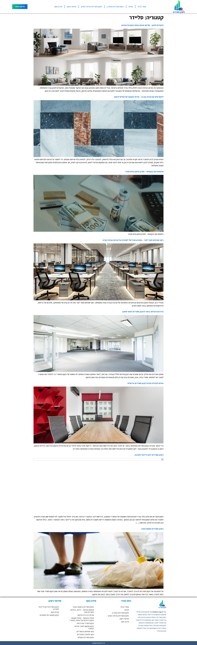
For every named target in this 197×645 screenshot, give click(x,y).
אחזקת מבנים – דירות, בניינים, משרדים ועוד (82, 611)
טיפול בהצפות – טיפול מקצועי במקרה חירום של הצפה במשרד (81, 619)
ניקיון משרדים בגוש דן (115, 6)
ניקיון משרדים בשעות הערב (152, 528)
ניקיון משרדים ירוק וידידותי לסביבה (149, 455)
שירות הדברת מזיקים (86, 615)
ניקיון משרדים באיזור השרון (91, 6)
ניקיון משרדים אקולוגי (85, 637)
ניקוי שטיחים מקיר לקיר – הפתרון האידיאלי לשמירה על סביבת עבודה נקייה (133, 240)
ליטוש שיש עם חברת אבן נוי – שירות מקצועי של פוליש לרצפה (138, 97)
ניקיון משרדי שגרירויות (85, 623)
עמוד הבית (142, 6)
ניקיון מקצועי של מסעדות (49, 615)
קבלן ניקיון (55, 612)
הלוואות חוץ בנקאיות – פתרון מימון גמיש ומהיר (144, 171)
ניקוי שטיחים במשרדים (85, 631)
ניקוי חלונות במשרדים (85, 634)
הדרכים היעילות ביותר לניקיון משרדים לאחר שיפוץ (142, 311)
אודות (130, 6)
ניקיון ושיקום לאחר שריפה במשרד (84, 627)
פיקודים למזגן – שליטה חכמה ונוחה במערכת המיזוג (142, 25)
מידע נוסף (58, 6)
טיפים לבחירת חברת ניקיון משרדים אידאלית (145, 383)
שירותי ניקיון (71, 6)
